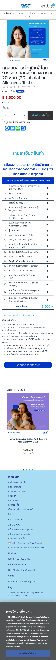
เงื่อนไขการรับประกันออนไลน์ (20, 509)
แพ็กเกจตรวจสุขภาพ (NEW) (20, 529)
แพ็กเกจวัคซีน (14, 525)
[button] (23, 469)
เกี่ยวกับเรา (13, 500)
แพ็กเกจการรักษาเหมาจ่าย (40, 13)
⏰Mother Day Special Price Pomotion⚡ (27, 543)
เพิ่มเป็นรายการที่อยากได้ (19, 122)
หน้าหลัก (7, 13)
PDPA (10, 513)
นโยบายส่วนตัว (14, 487)
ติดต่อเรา (12, 496)
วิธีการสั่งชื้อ (13, 504)
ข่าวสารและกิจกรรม (17, 491)
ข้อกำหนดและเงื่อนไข (17, 482)
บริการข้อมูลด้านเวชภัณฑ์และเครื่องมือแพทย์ (27, 547)
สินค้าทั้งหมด (19, 13)
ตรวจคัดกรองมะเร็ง (16, 538)
